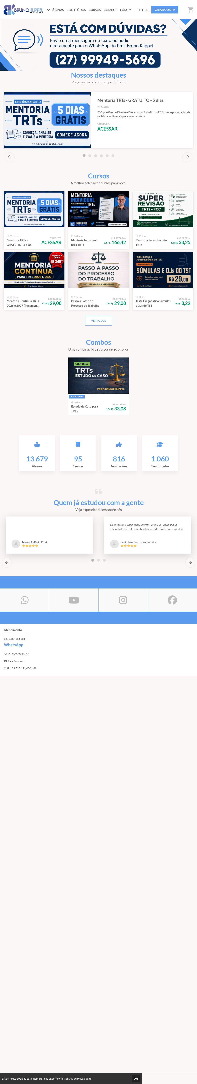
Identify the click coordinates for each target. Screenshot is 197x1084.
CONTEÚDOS (76, 10)
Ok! (136, 1078)
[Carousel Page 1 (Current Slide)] (84, 156)
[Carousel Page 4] (101, 156)
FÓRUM (125, 10)
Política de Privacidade (77, 1078)
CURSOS (95, 10)
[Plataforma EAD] (190, 1079)
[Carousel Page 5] (107, 156)
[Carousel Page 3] (95, 156)
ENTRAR (143, 10)
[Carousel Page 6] (113, 156)
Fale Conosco (16, 661)
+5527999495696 (18, 654)
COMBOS (110, 10)
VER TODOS (98, 320)
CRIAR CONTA (165, 9)
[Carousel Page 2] (90, 156)
